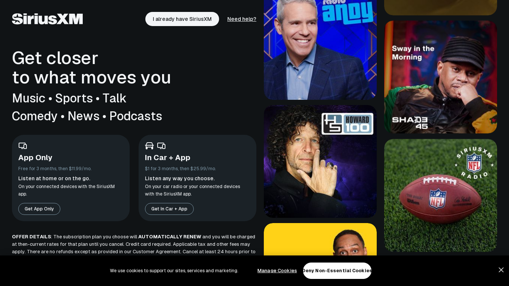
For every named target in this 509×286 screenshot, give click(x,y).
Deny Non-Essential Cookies (337, 271)
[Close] (501, 270)
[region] (254, 270)
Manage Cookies (277, 270)
